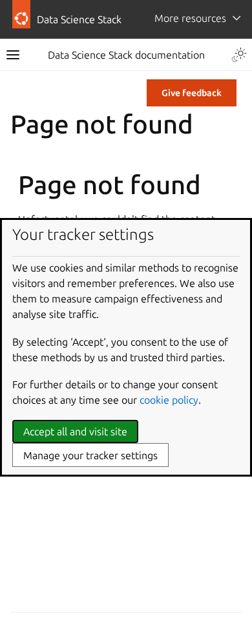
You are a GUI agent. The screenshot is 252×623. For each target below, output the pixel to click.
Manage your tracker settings (90, 455)
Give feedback (192, 93)
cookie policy (169, 400)
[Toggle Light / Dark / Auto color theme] (239, 55)
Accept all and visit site (75, 431)
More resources (190, 18)
